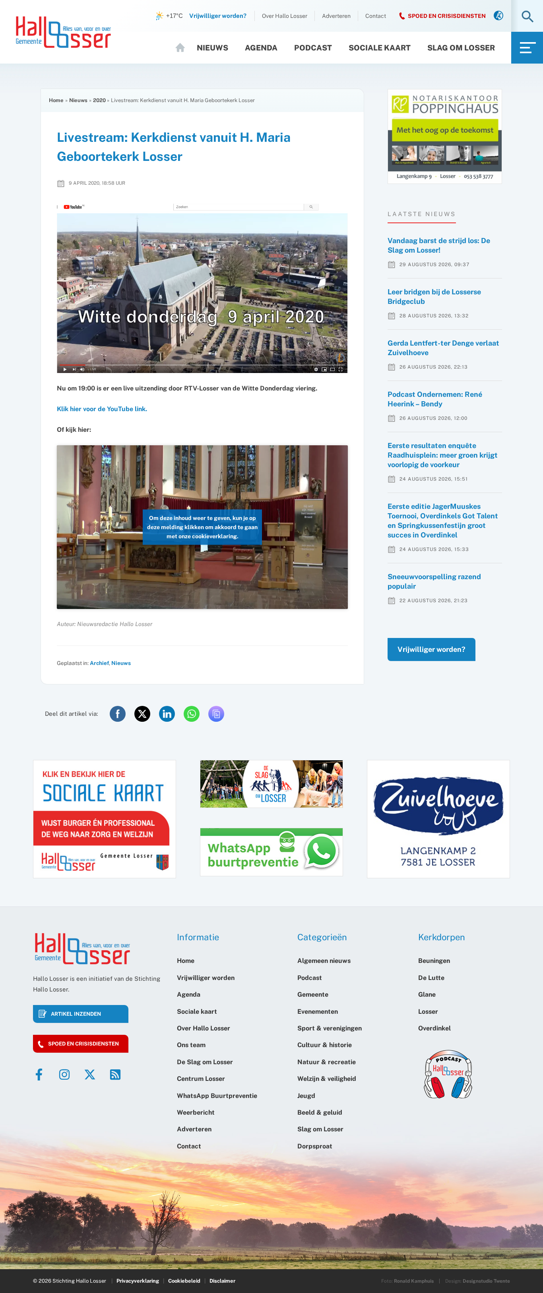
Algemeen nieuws (324, 960)
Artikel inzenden (76, 1014)
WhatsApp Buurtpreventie (217, 1096)
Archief (99, 663)
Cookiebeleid (184, 1281)
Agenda (261, 47)
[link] (498, 16)
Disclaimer (222, 1281)
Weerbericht (196, 1112)
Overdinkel (434, 1028)
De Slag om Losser (205, 1062)
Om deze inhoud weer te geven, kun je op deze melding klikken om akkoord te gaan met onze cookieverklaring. (202, 526)
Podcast (313, 47)
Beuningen (434, 960)
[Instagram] (64, 1074)
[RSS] (115, 1074)
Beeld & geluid (319, 1112)
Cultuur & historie (324, 1045)
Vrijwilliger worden (206, 978)
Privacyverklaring (137, 1281)
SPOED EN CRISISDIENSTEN (447, 16)
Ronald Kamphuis (414, 1281)
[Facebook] (39, 1074)
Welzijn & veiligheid (326, 1078)
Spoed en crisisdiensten (83, 1044)
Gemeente (312, 994)
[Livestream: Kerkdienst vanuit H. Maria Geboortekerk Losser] (202, 288)
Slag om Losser (461, 47)
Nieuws (212, 47)
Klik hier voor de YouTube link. (102, 409)
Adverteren (336, 16)
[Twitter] (90, 1074)
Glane (427, 994)
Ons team (191, 1045)
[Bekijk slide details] (445, 136)
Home (183, 48)
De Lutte (431, 978)
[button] (527, 17)
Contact (375, 16)
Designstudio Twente (486, 1281)
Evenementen (317, 1011)
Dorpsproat (314, 1146)
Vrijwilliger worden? (431, 649)
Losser (428, 1011)
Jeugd (306, 1096)
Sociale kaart (380, 47)
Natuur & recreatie (326, 1062)
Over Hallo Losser (284, 16)
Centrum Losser (201, 1078)
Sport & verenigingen (329, 1028)
